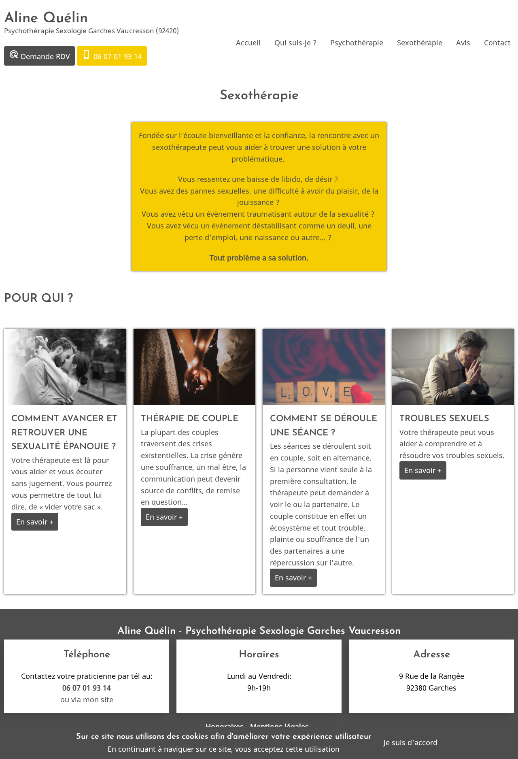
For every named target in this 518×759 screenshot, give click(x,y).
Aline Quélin (46, 18)
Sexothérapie (419, 42)
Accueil (248, 42)
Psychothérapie (356, 42)
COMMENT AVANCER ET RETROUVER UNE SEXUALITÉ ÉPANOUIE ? (64, 433)
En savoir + (34, 522)
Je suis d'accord (410, 742)
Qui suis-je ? (295, 42)
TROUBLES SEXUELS (444, 419)
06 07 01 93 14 (112, 55)
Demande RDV (39, 55)
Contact (497, 42)
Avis (463, 42)
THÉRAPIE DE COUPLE (189, 419)
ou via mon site (86, 699)
